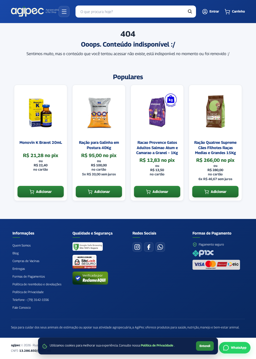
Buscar (190, 12)
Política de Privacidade (157, 345)
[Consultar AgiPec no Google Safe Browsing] (87, 247)
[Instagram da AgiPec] (137, 247)
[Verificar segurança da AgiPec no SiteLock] (84, 262)
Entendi (205, 346)
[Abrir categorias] (64, 11)
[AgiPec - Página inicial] (34, 12)
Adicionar (44, 191)
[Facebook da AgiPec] (149, 247)
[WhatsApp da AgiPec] (160, 247)
